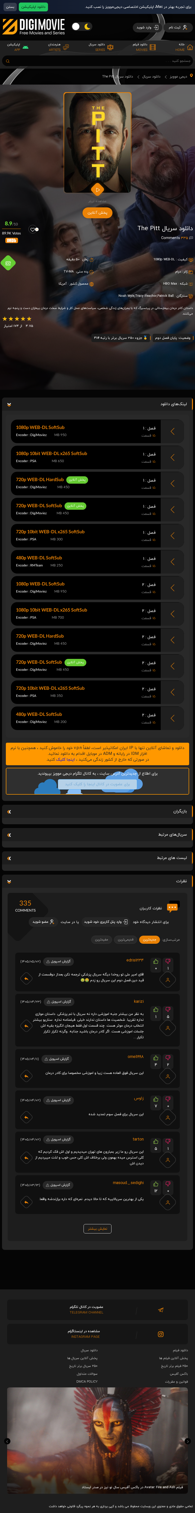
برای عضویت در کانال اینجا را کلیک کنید (97, 784)
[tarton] (168, 1160)
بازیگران (180, 811)
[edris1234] (168, 979)
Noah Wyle (126, 296)
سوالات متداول (87, 1374)
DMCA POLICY (87, 1382)
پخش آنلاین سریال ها (82, 1358)
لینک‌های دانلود (173, 404)
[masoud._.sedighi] (168, 1202)
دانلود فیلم (180, 1350)
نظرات (181, 881)
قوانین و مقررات (176, 1382)
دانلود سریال (151, 76)
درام (178, 271)
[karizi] (168, 1028)
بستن (10, 7)
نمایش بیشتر (97, 1228)
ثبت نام (175, 27)
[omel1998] (168, 1076)
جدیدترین (149, 939)
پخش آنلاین (97, 212)
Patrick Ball (165, 296)
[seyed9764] (168, 1117)
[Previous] (7, 1441)
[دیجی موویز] (33, 38)
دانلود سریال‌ (89, 1350)
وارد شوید (144, 27)
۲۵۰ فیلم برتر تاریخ (174, 1366)
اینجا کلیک (65, 759)
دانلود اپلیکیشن (33, 7)
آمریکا (63, 284)
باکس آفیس (179, 1374)
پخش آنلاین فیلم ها (173, 1358)
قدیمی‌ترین (125, 939)
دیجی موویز (178, 76)
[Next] (188, 1441)
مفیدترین (101, 939)
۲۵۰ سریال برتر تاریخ (83, 1366)
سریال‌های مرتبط (172, 834)
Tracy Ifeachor (146, 296)
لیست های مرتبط (172, 858)
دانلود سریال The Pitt (117, 76)
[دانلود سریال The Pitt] (97, 143)
